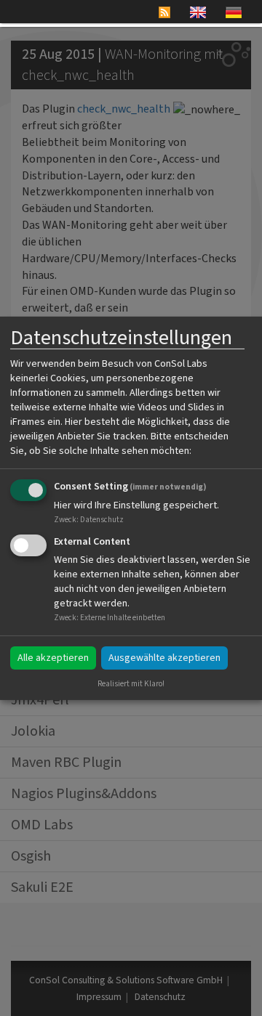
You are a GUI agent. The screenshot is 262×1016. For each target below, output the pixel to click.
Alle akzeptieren (53, 658)
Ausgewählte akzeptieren (164, 658)
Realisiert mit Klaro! (131, 683)
